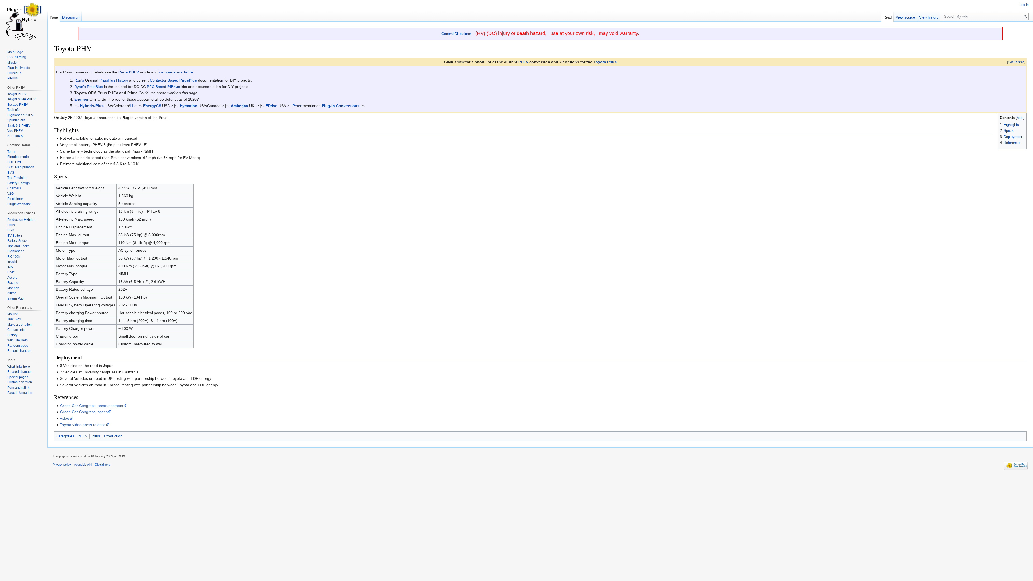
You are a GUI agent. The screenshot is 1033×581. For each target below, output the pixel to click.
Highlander (15, 251)
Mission (13, 63)
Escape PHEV (17, 105)
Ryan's (80, 86)
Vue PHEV (15, 131)
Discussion (70, 17)
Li (131, 106)
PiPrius (173, 86)
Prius (95, 436)
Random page (17, 346)
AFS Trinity (15, 136)
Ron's (79, 80)
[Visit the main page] (23, 21)
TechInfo (13, 110)
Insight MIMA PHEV (21, 99)
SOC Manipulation (20, 167)
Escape (12, 283)
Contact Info (16, 330)
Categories (65, 436)
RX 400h (13, 256)
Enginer (81, 99)
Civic (11, 272)
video (64, 418)
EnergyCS (152, 106)
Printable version (19, 382)
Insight (12, 262)
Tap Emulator (17, 178)
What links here (18, 367)
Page (54, 17)
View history (928, 17)
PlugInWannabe (19, 204)
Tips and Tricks (18, 246)
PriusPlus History (113, 80)
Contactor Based (164, 80)
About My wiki (83, 464)
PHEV (523, 62)
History (12, 335)
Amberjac (239, 106)
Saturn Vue (15, 298)
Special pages (17, 377)
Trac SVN (14, 319)
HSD (10, 230)
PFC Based (156, 86)
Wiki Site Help (17, 340)
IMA (10, 267)
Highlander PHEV (20, 115)
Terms (11, 152)
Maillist (12, 314)
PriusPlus (188, 80)
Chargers (14, 188)
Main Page (15, 52)
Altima (11, 293)
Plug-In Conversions (340, 106)
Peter (297, 106)
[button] (1016, 62)
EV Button (14, 236)
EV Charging (16, 57)
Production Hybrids (21, 220)
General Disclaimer (456, 34)
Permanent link (18, 387)
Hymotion (188, 106)
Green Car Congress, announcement (91, 405)
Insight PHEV (17, 94)
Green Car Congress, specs (84, 412)
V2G (10, 194)
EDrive (271, 106)
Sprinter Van (16, 120)
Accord (12, 277)
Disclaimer (15, 199)
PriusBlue (95, 86)
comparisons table (176, 72)
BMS (10, 173)
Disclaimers (102, 464)
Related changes (19, 372)
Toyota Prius (605, 62)
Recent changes (19, 351)
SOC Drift (14, 162)
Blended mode (18, 157)
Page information (19, 393)
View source (905, 17)
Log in (1024, 5)
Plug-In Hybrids (18, 68)
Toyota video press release (83, 425)
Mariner (13, 288)
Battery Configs (18, 183)
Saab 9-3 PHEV (18, 125)
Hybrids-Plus (92, 106)
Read (887, 17)
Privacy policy (62, 464)
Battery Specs (17, 241)
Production (113, 436)
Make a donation (19, 325)
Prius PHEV (128, 72)
